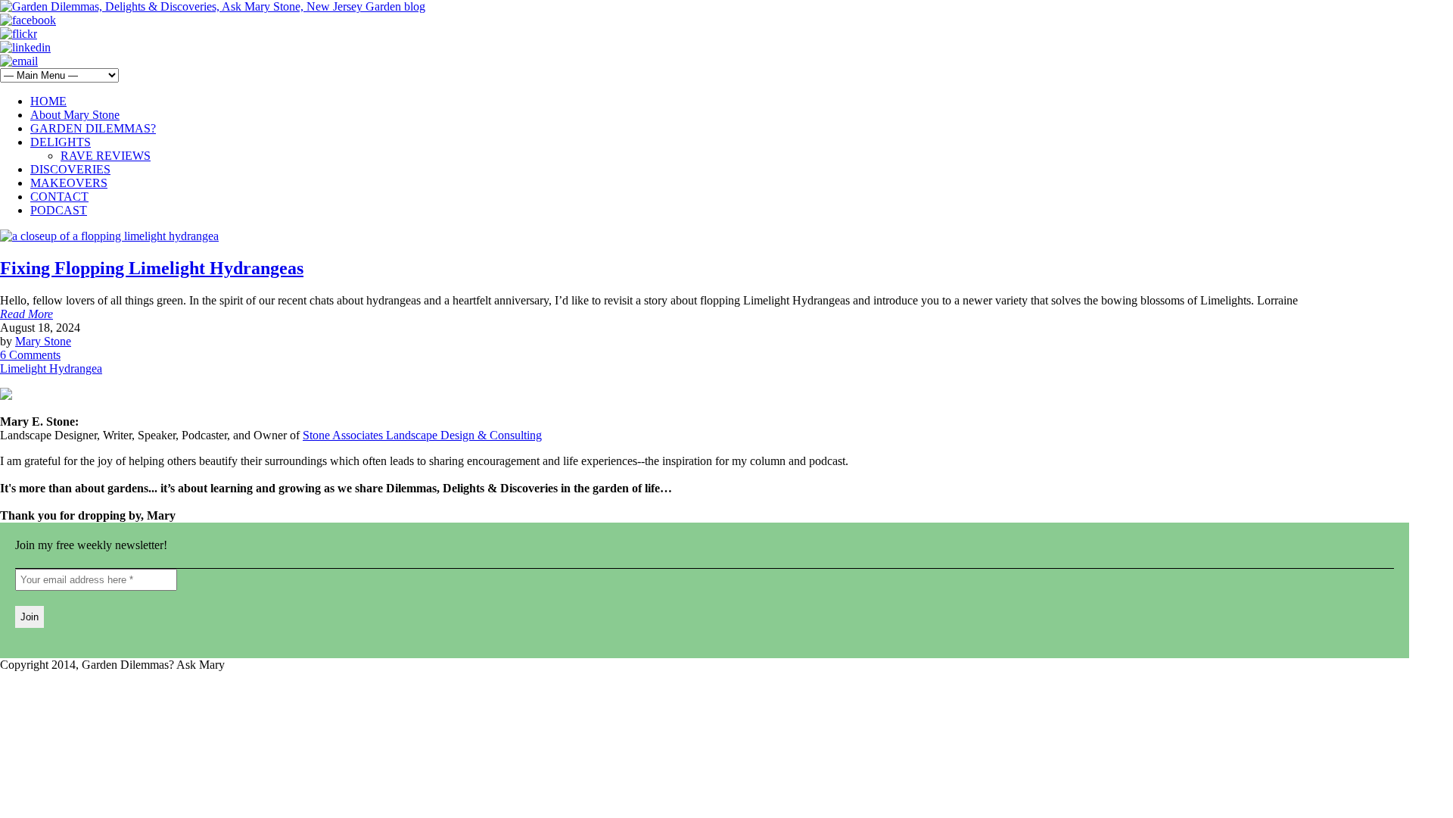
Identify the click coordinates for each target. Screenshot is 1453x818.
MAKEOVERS (68, 182)
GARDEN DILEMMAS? (93, 128)
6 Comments (30, 354)
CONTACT (59, 196)
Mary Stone (43, 341)
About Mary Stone (75, 114)
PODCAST (58, 210)
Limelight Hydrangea (51, 368)
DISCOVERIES (70, 169)
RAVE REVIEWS (106, 155)
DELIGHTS (60, 142)
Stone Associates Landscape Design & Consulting (422, 435)
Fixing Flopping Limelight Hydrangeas (151, 268)
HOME (48, 101)
